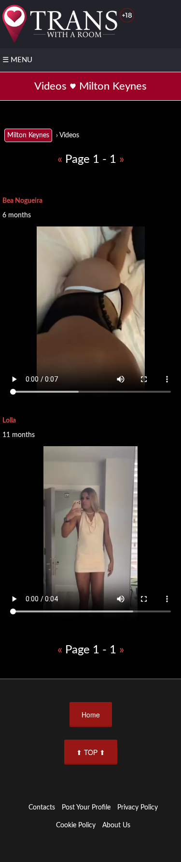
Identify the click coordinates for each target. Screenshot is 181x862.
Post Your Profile (86, 807)
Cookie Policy (76, 825)
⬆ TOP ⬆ (90, 752)
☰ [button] (17, 60)
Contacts (41, 807)
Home (91, 714)
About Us (116, 825)
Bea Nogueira (22, 201)
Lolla (9, 420)
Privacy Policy (137, 807)
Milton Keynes (28, 135)
